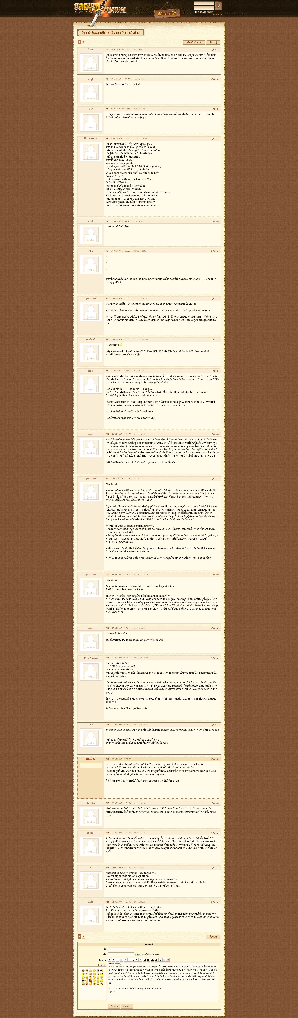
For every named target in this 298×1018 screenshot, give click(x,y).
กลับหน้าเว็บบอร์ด (194, 42)
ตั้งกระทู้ (213, 42)
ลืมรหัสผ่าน (217, 15)
